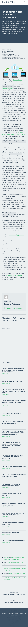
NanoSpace (14, 615)
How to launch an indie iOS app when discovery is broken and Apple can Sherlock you (12, 457)
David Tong (6, 557)
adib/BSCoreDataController (14, 275)
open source (16, 58)
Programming (11, 54)
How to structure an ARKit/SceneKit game (14, 466)
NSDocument (4, 58)
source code (22, 58)
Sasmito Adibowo (10, 51)
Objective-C (10, 58)
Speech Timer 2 (17, 80)
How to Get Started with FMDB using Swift (14, 540)
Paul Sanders (7, 577)
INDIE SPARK (14, 613)
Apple (8, 55)
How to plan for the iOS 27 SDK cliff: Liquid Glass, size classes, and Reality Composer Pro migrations (13, 433)
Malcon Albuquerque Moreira (11, 566)
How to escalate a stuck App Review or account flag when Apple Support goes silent (13, 391)
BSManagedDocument (6, 57)
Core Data (17, 57)
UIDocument (4, 60)
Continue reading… (6, 373)
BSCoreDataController (14, 55)
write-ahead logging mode (16, 235)
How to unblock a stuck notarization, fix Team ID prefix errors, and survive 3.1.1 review (14, 402)
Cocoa (13, 57)
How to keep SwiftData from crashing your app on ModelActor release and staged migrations (13, 370)
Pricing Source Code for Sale (10, 532)
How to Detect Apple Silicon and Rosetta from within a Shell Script (15, 568)
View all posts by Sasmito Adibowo (13, 308)
